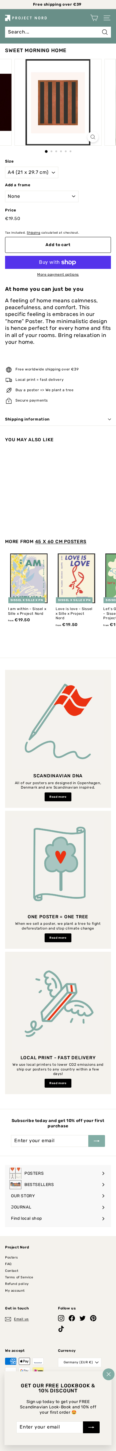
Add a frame (18, 185)
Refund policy (17, 1284)
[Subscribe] (91, 1427)
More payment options (58, 274)
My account (15, 1291)
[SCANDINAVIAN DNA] (58, 722)
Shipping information (27, 419)
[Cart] (94, 18)
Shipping (33, 233)
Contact (11, 1271)
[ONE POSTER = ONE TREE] (58, 863)
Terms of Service (19, 1277)
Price (10, 210)
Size (9, 161)
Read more (57, 797)
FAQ (8, 1264)
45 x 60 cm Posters (61, 541)
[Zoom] (92, 136)
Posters (11, 1257)
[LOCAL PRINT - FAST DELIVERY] (58, 1004)
